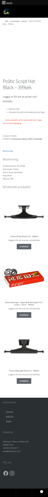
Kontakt (9, 411)
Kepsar (24, 21)
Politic (30, 139)
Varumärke (38, 139)
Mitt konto (8, 493)
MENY (9, 3)
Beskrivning (8, 151)
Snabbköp (24, 246)
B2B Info (9, 416)
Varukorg (37, 490)
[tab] (24, 151)
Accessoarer (15, 21)
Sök (24, 493)
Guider (8, 421)
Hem (6, 21)
